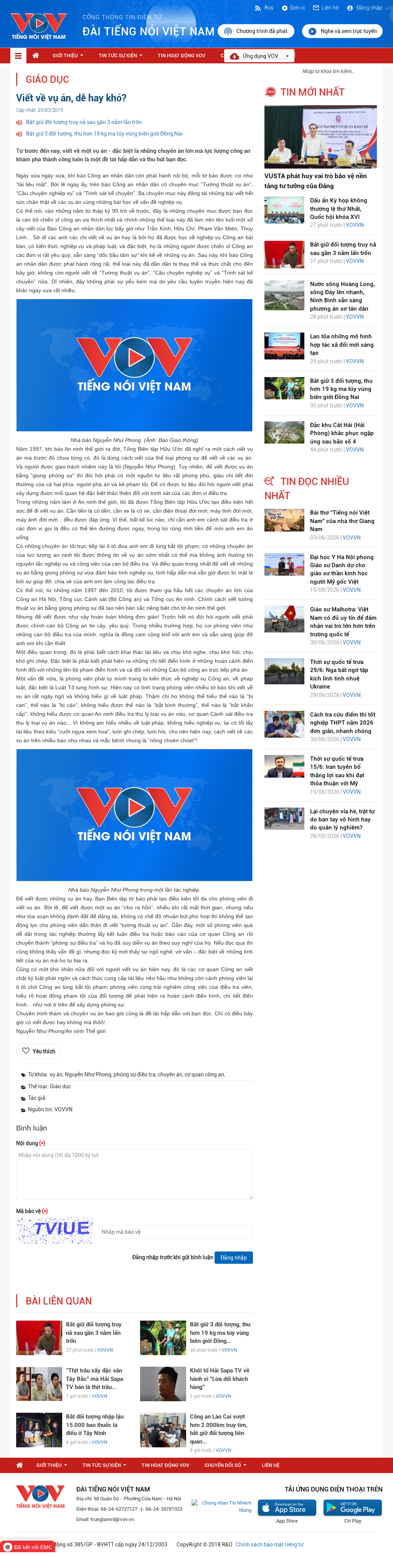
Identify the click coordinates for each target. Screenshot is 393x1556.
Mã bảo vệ (32, 1211)
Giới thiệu (69, 58)
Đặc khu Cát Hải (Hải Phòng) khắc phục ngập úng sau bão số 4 (342, 433)
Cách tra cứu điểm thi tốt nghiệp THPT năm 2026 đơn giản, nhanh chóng (342, 723)
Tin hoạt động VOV (181, 55)
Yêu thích (44, 1051)
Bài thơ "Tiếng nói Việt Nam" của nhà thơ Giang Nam (342, 521)
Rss (268, 8)
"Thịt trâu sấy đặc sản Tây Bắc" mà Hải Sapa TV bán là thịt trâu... (94, 1378)
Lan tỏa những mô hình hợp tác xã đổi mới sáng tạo (342, 344)
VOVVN (105, 1350)
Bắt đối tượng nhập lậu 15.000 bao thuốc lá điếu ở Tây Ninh (95, 1425)
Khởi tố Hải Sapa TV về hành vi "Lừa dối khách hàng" (219, 1378)
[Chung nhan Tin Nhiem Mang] (221, 1506)
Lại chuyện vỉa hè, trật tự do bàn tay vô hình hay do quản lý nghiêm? (342, 819)
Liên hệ (330, 8)
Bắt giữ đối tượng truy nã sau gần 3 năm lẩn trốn (84, 122)
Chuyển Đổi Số (227, 1467)
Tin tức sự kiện (122, 58)
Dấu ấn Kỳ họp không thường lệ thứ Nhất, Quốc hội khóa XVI (338, 208)
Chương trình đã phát (262, 31)
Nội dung (30, 1143)
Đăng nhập (369, 8)
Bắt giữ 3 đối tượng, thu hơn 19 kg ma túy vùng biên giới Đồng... (220, 1332)
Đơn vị (297, 8)
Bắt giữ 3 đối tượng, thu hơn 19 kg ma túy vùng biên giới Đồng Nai (104, 134)
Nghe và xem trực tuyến (349, 31)
